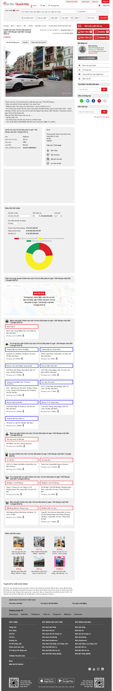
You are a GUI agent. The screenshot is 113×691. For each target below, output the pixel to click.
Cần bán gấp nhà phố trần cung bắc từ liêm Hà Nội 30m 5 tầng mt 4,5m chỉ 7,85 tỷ (19, 554)
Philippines (35, 614)
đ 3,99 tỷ (59, 569)
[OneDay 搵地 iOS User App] (47, 680)
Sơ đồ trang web (15, 644)
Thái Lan (46, 614)
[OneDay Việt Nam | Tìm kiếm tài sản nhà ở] (16, 4)
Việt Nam (24, 614)
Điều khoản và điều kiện (68, 686)
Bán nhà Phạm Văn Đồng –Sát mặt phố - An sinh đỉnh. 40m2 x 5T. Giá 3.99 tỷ (60, 574)
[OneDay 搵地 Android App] (66, 680)
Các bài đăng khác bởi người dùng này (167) (97, 52)
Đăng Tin (105, 1)
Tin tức (11, 637)
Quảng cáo (13, 640)
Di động (101, 32)
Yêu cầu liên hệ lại (93, 26)
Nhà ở (35, 5)
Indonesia (78, 614)
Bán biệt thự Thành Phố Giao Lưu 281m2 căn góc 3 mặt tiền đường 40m (39, 574)
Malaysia (67, 614)
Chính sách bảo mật (16, 647)
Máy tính (85, 32)
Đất (44, 5)
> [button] (70, 72)
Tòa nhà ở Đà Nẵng (79, 603)
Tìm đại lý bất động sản (18, 650)
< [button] (8, 72)
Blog (11, 661)
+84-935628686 (89, 58)
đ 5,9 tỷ (59, 549)
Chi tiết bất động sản (12, 42)
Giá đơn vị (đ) (13, 213)
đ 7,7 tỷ (39, 549)
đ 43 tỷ (18, 569)
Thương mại (55, 5)
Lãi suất (57, 213)
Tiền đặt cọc (37, 213)
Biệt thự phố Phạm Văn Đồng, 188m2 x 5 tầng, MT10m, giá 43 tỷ (18, 573)
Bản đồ (25, 42)
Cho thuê (49, 627)
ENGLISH (106, 6)
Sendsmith (106, 117)
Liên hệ (11, 634)
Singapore (57, 614)
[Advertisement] (93, 134)
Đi (104, 89)
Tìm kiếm (103, 18)
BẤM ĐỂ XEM (39, 293)
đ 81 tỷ (39, 569)
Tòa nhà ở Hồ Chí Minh (49, 603)
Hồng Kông (13, 614)
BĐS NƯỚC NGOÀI (72, 1)
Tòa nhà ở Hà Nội (15, 603)
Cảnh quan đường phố (39, 42)
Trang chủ (12, 627)
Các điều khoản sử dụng (16, 220)
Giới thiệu (12, 630)
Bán (80, 627)
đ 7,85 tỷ (19, 549)
